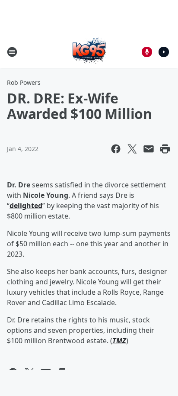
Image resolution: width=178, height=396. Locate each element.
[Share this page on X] (132, 149)
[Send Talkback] (147, 52)
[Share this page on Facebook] (116, 149)
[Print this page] (165, 149)
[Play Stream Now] (164, 52)
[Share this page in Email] (149, 149)
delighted (26, 205)
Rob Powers (24, 82)
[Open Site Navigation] (12, 52)
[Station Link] (89, 52)
